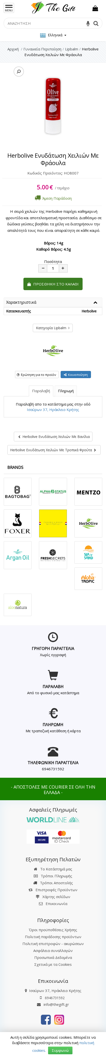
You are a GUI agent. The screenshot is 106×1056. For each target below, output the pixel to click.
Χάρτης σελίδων (55, 896)
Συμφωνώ (60, 1050)
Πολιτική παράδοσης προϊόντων (53, 936)
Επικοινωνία (56, 903)
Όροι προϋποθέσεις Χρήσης (53, 929)
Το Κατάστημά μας (55, 868)
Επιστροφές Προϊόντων (56, 889)
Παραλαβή (41, 390)
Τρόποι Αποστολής (56, 882)
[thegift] (53, 6)
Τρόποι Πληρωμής (56, 875)
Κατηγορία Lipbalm (52, 327)
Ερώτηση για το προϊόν (37, 374)
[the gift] (46, 1019)
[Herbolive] (53, 350)
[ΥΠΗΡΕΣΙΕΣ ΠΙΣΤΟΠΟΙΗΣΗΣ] (53, 836)
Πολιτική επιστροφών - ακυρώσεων (53, 943)
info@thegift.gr (56, 1004)
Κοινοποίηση (77, 374)
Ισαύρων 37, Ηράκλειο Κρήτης (53, 409)
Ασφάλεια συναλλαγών (53, 950)
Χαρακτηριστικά (21, 302)
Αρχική (13, 48)
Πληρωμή (66, 390)
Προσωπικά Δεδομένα (53, 957)
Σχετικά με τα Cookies (53, 964)
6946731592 (53, 768)
